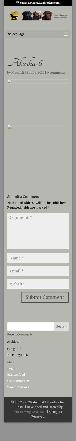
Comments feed (19, 381)
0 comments (56, 72)
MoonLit (17, 72)
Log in (12, 368)
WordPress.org (18, 387)
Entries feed (16, 375)
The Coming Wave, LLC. (30, 412)
